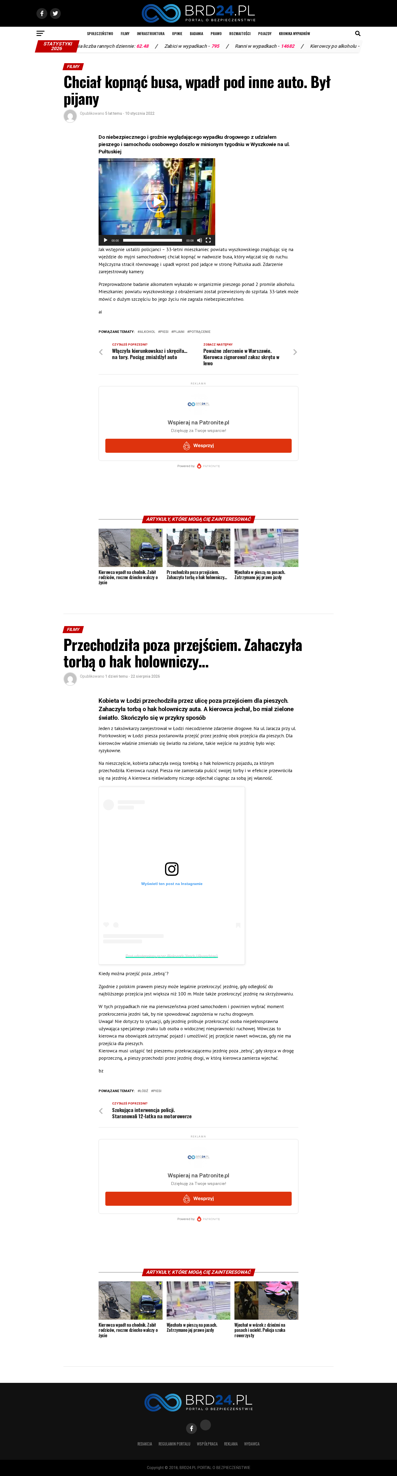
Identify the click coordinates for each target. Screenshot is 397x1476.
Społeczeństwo (100, 33)
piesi (164, 332)
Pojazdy (264, 33)
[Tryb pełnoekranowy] (208, 240)
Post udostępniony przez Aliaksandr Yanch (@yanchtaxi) (172, 956)
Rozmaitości (240, 33)
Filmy (125, 33)
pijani (178, 332)
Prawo (216, 33)
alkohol (147, 332)
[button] (157, 202)
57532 (325, 46)
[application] (157, 202)
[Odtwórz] (105, 240)
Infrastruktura (150, 33)
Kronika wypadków (294, 33)
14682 (245, 46)
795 (173, 46)
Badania (196, 33)
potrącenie (199, 332)
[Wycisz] (199, 240)
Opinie (177, 33)
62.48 (100, 46)
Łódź (144, 1091)
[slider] (152, 240)
